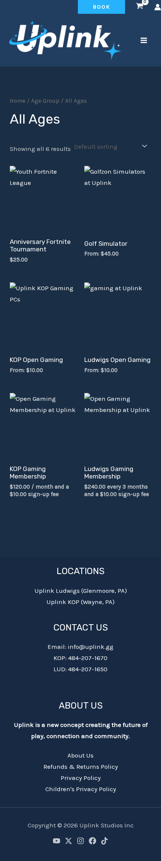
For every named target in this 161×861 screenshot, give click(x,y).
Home (17, 100)
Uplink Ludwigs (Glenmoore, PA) (80, 590)
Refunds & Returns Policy (80, 766)
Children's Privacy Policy (80, 789)
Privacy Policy (81, 777)
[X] (68, 841)
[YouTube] (56, 841)
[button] (101, 7)
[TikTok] (104, 841)
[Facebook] (92, 841)
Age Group (45, 100)
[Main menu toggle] (144, 40)
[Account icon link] (157, 7)
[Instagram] (80, 841)
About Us (80, 755)
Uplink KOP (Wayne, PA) (80, 602)
